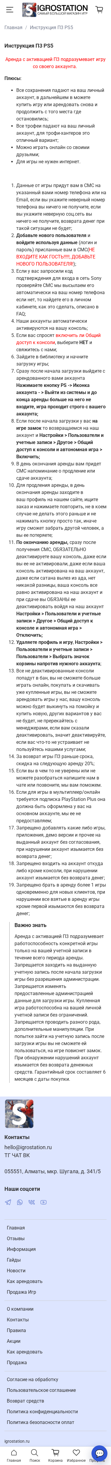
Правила (16, 1330)
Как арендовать (25, 1281)
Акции (13, 1341)
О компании (20, 1309)
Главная (13, 27)
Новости (16, 1270)
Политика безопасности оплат (40, 1422)
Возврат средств (25, 1401)
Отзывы (16, 1238)
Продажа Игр (21, 1292)
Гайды (14, 1260)
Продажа (17, 1362)
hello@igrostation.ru (28, 1147)
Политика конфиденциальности (42, 1411)
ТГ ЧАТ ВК (17, 1155)
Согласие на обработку (32, 1379)
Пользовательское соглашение (41, 1390)
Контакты (18, 1320)
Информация (21, 1249)
